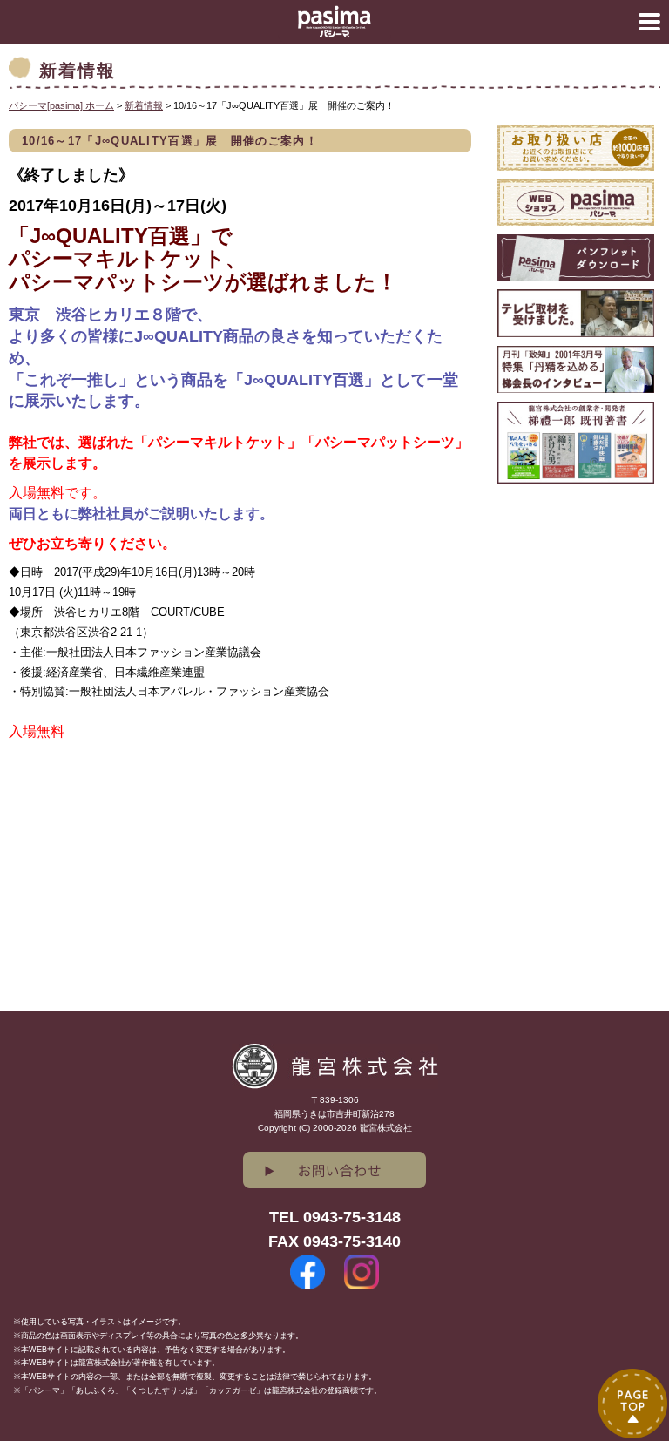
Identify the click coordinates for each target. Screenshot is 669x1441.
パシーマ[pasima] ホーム (61, 105)
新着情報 (144, 105)
